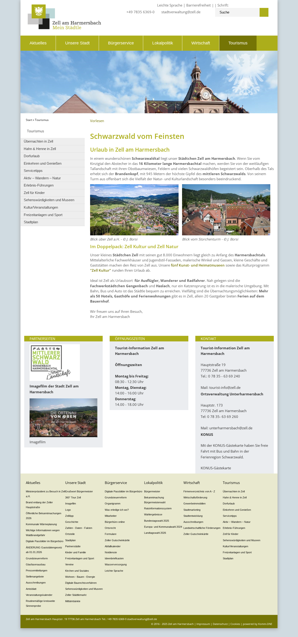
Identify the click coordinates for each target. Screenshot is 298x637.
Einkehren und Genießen (42, 163)
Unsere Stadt (77, 42)
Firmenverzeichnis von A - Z (199, 491)
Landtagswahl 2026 (155, 532)
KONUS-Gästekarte (216, 468)
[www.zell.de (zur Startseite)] (64, 28)
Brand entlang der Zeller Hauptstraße (39, 505)
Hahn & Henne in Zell (40, 149)
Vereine (69, 564)
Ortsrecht (110, 528)
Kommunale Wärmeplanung (41, 524)
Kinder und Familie (75, 552)
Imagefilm (70, 503)
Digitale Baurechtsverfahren (81, 582)
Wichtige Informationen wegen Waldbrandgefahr (43, 533)
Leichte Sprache (169, 5)
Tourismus (237, 42)
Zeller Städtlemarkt (75, 595)
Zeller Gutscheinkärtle (117, 540)
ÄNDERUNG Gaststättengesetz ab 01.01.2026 (44, 550)
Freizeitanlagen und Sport (43, 215)
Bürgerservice (121, 42)
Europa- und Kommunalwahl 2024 (163, 526)
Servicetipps (33, 171)
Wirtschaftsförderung (195, 497)
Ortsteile (70, 534)
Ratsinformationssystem (158, 508)
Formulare (110, 534)
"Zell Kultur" (100, 270)
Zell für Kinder (34, 193)
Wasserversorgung (116, 564)
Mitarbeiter (111, 515)
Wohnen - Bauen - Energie (80, 576)
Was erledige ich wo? (117, 509)
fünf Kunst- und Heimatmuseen (198, 265)
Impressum (203, 624)
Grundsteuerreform (37, 558)
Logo (68, 509)
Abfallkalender (113, 546)
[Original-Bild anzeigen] (226, 234)
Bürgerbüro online (115, 521)
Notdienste (111, 552)
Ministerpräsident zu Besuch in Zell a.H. (45, 494)
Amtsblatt (31, 588)
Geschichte (71, 521)
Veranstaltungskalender (39, 595)
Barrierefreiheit (198, 5)
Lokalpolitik (162, 42)
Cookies (235, 624)
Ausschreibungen (36, 582)
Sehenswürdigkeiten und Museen (49, 200)
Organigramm (112, 503)
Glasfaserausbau (35, 564)
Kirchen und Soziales (77, 570)
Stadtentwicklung (193, 515)
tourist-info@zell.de (224, 387)
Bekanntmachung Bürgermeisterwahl (154, 500)
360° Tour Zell (73, 497)
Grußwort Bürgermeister (79, 491)
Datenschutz (220, 624)
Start (29, 120)
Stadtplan (31, 222)
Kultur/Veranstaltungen (41, 207)
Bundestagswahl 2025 (156, 520)
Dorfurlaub (32, 156)
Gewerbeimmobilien (194, 503)
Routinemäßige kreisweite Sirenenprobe (40, 603)
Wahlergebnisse (153, 514)
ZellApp (69, 515)
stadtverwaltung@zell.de (180, 12)
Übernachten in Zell (38, 141)
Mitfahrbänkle (72, 601)
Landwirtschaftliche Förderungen (201, 528)
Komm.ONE (265, 624)
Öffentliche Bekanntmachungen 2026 (43, 516)
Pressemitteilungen (36, 570)
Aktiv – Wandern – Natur (42, 178)
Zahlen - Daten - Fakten (78, 528)
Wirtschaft (200, 42)
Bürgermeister (152, 491)
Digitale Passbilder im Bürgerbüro (44, 541)
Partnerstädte (73, 546)
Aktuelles (38, 42)
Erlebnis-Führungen (39, 185)
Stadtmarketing (191, 509)
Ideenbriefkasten (114, 558)
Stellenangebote (35, 576)
